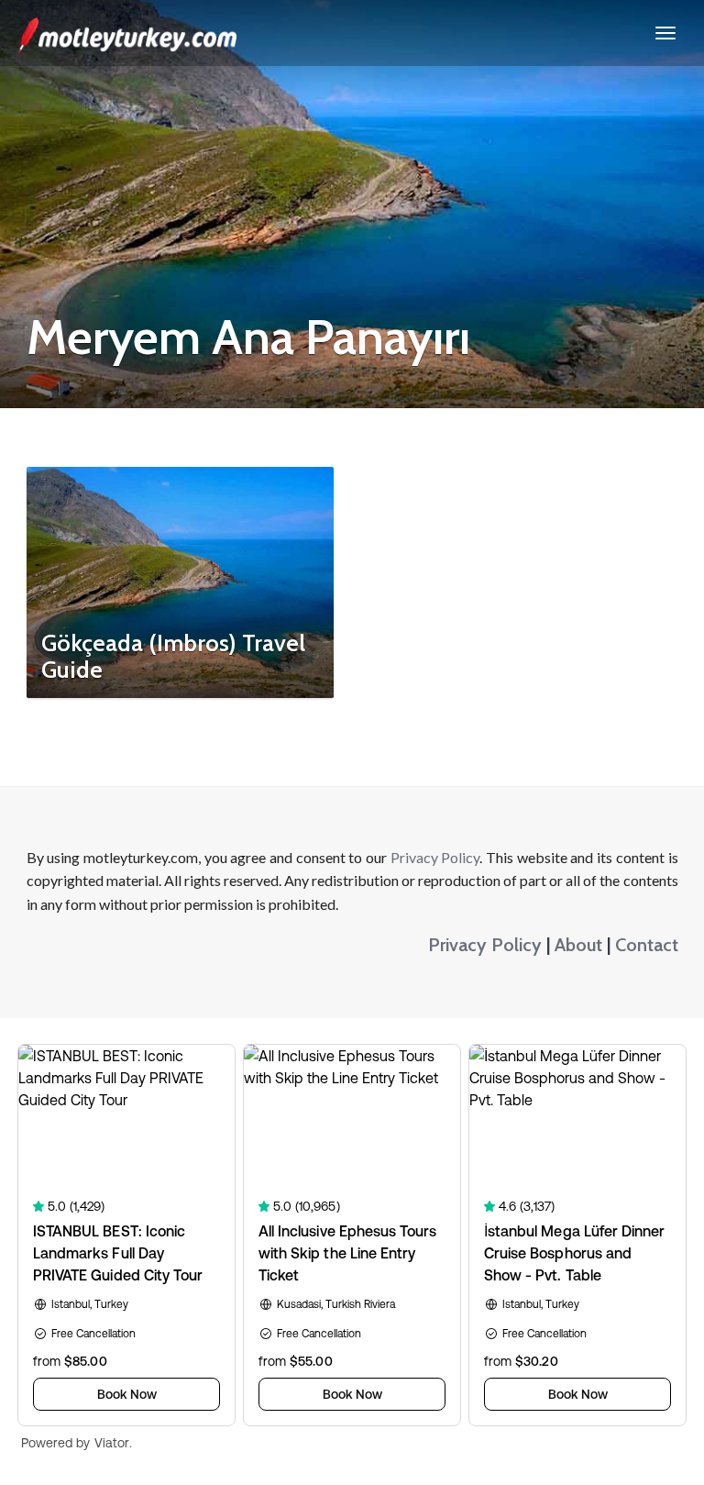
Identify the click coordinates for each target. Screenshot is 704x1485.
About (578, 945)
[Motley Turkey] (127, 33)
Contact (646, 945)
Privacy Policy (435, 857)
